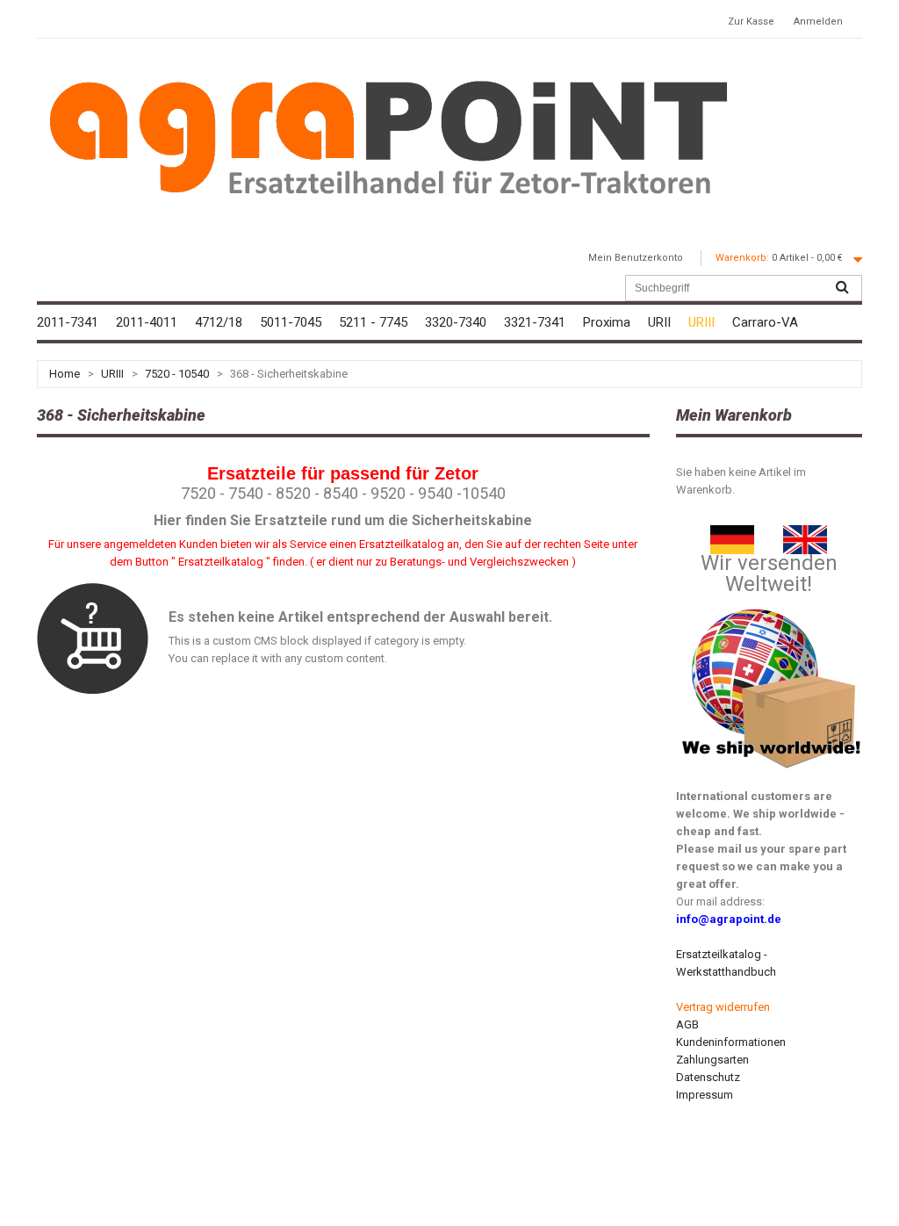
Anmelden (818, 21)
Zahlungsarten (712, 1059)
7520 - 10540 (177, 373)
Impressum (704, 1094)
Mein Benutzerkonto (635, 257)
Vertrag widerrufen (723, 1006)
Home (64, 373)
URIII (112, 373)
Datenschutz (708, 1077)
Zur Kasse (751, 21)
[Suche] (842, 288)
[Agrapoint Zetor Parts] (805, 533)
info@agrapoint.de (728, 919)
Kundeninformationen (731, 1042)
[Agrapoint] (388, 136)
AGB (687, 1024)
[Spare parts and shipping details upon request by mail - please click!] (771, 604)
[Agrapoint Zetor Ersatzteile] (732, 533)
